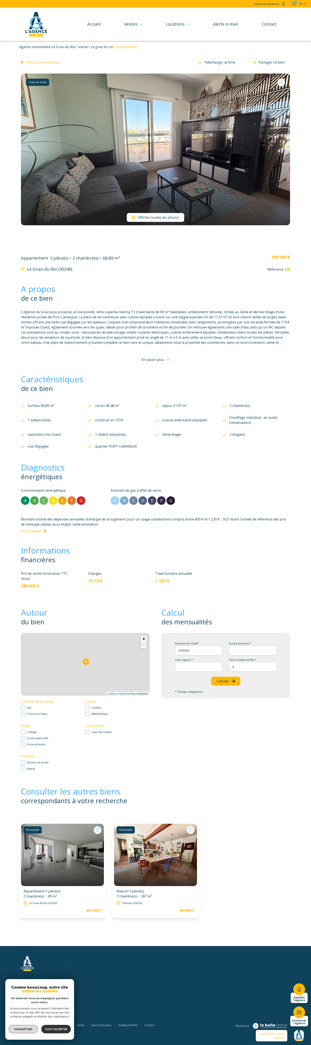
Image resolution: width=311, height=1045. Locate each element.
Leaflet (111, 693)
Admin (81, 1025)
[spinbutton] (253, 667)
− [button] (143, 645)
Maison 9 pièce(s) (134, 894)
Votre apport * (184, 660)
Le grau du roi (102, 47)
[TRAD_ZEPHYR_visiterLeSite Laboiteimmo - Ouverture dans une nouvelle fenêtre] (269, 1026)
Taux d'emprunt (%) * (242, 660)
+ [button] (143, 638)
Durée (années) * (240, 643)
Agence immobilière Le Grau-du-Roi (47, 47)
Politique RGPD (128, 1025)
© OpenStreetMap (126, 693)
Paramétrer (23, 1029)
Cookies (149, 1025)
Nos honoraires (101, 1025)
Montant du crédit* (187, 643)
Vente (83, 47)
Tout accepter (56, 1029)
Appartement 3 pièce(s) (41, 894)
